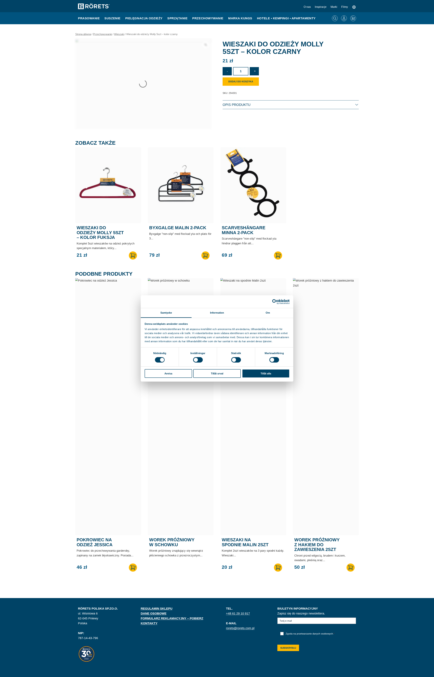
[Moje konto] (344, 18)
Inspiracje (321, 6)
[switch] (198, 360)
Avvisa (168, 373)
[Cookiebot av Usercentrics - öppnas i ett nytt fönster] (275, 301)
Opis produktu (236, 105)
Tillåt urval (217, 373)
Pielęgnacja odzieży (144, 18)
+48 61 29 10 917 (238, 613)
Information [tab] (217, 312)
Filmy (344, 6)
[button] (133, 255)
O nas (307, 6)
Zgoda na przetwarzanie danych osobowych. (310, 633)
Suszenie (112, 18)
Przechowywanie (207, 18)
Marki (334, 6)
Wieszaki (119, 34)
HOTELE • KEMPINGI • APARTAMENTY (286, 18)
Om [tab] (268, 312)
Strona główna (83, 34)
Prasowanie (89, 18)
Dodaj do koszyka (240, 81)
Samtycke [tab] (166, 312)
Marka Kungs (240, 18)
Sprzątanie (177, 18)
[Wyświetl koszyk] (353, 18)
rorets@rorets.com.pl (240, 628)
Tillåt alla (266, 373)
